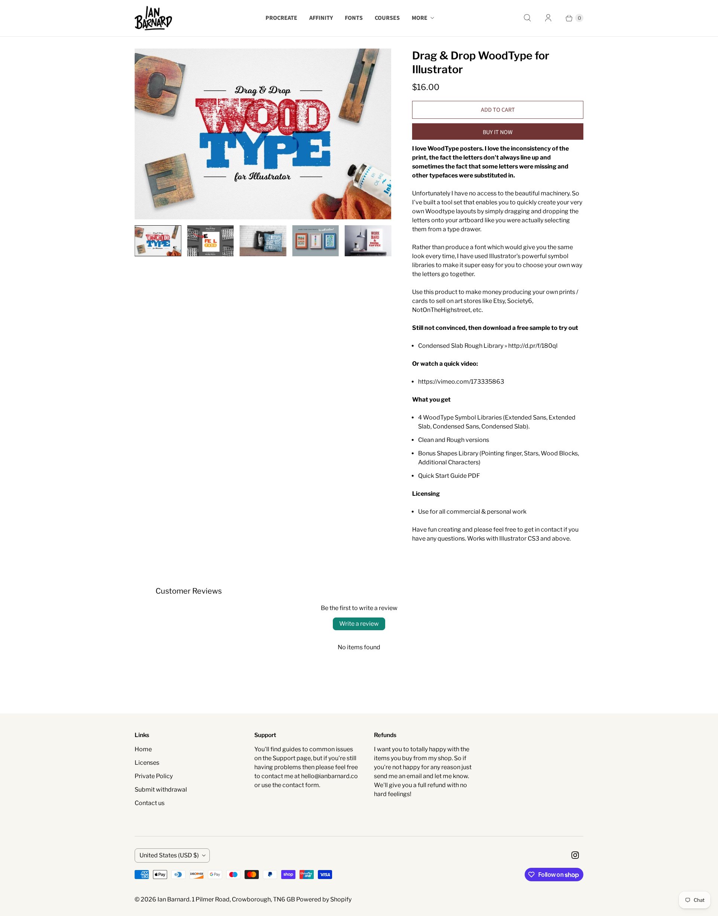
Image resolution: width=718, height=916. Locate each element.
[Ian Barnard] (153, 18)
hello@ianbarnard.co (329, 776)
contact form (300, 785)
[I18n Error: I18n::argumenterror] (158, 240)
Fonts (354, 18)
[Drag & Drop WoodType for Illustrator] (263, 134)
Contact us (150, 803)
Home (143, 749)
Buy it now (498, 132)
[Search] (527, 18)
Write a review (359, 623)
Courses (387, 18)
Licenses (147, 762)
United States (169, 855)
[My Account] (548, 18)
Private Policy (154, 776)
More (419, 18)
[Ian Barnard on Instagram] (575, 855)
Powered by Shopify (324, 899)
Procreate (281, 18)
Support (284, 758)
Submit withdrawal (161, 789)
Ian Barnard (173, 899)
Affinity (321, 18)
